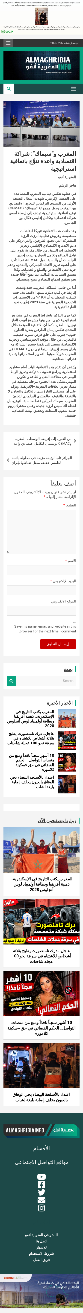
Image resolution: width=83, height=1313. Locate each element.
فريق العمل (41, 1260)
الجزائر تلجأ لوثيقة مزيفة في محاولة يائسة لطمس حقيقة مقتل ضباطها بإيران (42, 460)
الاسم (70, 561)
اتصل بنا (41, 1241)
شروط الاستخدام (41, 1254)
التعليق (69, 505)
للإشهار (41, 1247)
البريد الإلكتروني (63, 581)
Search (11, 681)
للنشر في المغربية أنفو (41, 1235)
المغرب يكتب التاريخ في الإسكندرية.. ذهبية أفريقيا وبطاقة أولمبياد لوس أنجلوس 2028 (30, 718)
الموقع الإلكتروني (63, 601)
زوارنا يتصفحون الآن (57, 820)
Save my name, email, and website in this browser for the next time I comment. (45, 628)
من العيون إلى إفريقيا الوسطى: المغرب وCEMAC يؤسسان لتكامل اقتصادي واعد (42, 441)
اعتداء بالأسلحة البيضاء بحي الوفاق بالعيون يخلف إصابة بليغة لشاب (32, 782)
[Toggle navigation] (73, 89)
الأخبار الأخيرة (60, 703)
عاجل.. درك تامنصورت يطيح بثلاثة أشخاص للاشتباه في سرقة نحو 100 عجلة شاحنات (30, 738)
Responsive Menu (8, 43)
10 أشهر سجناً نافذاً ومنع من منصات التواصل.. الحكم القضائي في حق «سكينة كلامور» (31, 762)
